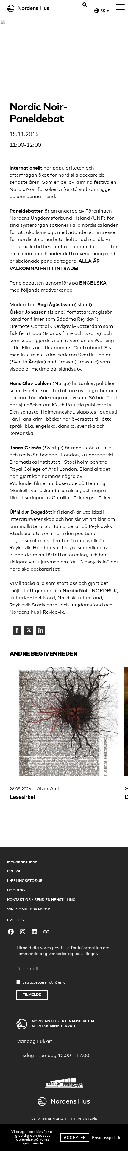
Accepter (75, 1137)
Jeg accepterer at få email (45, 982)
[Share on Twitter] (28, 630)
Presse (14, 871)
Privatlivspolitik (106, 1137)
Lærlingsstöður (25, 880)
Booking (16, 890)
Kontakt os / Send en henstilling (41, 899)
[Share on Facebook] (17, 630)
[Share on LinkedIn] (40, 630)
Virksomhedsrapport (29, 909)
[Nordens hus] (37, 8)
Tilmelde (32, 994)
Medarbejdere (22, 861)
